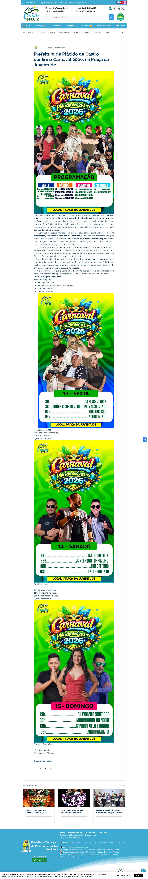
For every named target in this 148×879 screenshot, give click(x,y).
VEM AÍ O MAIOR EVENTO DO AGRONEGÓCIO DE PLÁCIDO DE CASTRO (37, 811)
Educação (97, 33)
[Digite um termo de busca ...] (111, 17)
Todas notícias (28, 33)
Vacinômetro (64, 33)
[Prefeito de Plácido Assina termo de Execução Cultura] (109, 798)
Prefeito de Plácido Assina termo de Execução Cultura (109, 811)
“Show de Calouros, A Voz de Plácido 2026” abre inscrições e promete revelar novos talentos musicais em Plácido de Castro (72, 811)
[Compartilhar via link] (51, 768)
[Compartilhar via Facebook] (35, 768)
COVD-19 (41, 33)
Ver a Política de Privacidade (81, 876)
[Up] (143, 871)
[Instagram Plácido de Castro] (125, 2)
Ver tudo (122, 785)
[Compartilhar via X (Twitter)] (40, 768)
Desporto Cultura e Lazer (43, 761)
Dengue (52, 33)
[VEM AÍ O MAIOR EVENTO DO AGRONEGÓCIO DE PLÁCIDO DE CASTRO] (38, 798)
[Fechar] (145, 875)
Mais (107, 33)
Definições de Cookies (123, 875)
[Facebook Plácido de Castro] (117, 2)
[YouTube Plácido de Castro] (121, 2)
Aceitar (138, 875)
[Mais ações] (112, 47)
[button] (40, 25)
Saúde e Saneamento (81, 33)
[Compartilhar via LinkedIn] (46, 768)
